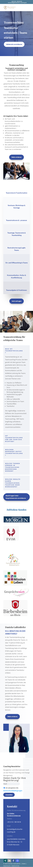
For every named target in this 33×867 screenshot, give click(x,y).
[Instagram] (17, 860)
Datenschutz (15, 866)
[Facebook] (13, 860)
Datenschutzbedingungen (12, 791)
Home (23, 863)
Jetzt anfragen (16, 301)
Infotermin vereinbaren (14, 44)
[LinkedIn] (9, 860)
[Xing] (5, 860)
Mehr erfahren (16, 157)
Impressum (6, 866)
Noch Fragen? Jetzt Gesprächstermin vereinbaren (16, 497)
